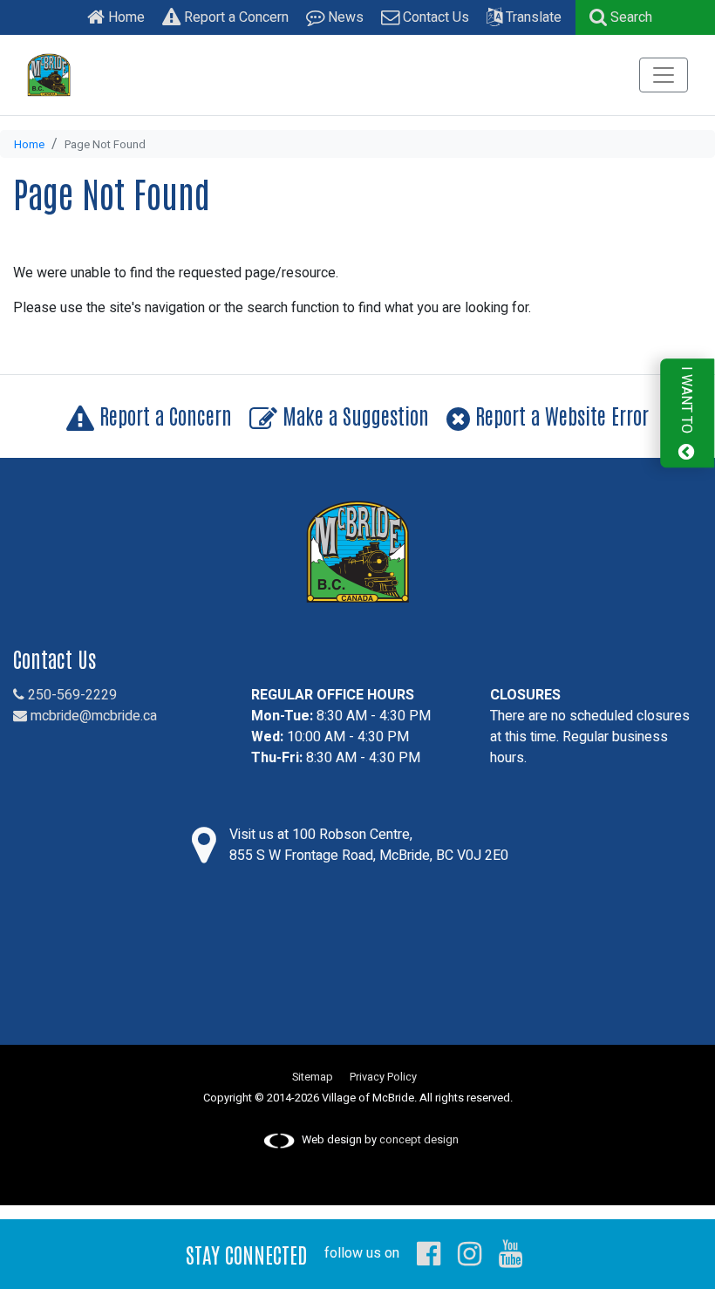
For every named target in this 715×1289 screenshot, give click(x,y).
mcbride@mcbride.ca (92, 716)
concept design (419, 1140)
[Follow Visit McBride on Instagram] (469, 1253)
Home (125, 17)
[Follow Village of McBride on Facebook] (428, 1253)
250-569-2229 (70, 695)
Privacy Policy (383, 1077)
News (344, 17)
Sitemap (312, 1077)
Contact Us (434, 17)
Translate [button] (532, 17)
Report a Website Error (559, 414)
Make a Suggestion (353, 414)
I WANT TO (686, 402)
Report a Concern (234, 17)
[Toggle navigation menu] (663, 75)
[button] (620, 17)
